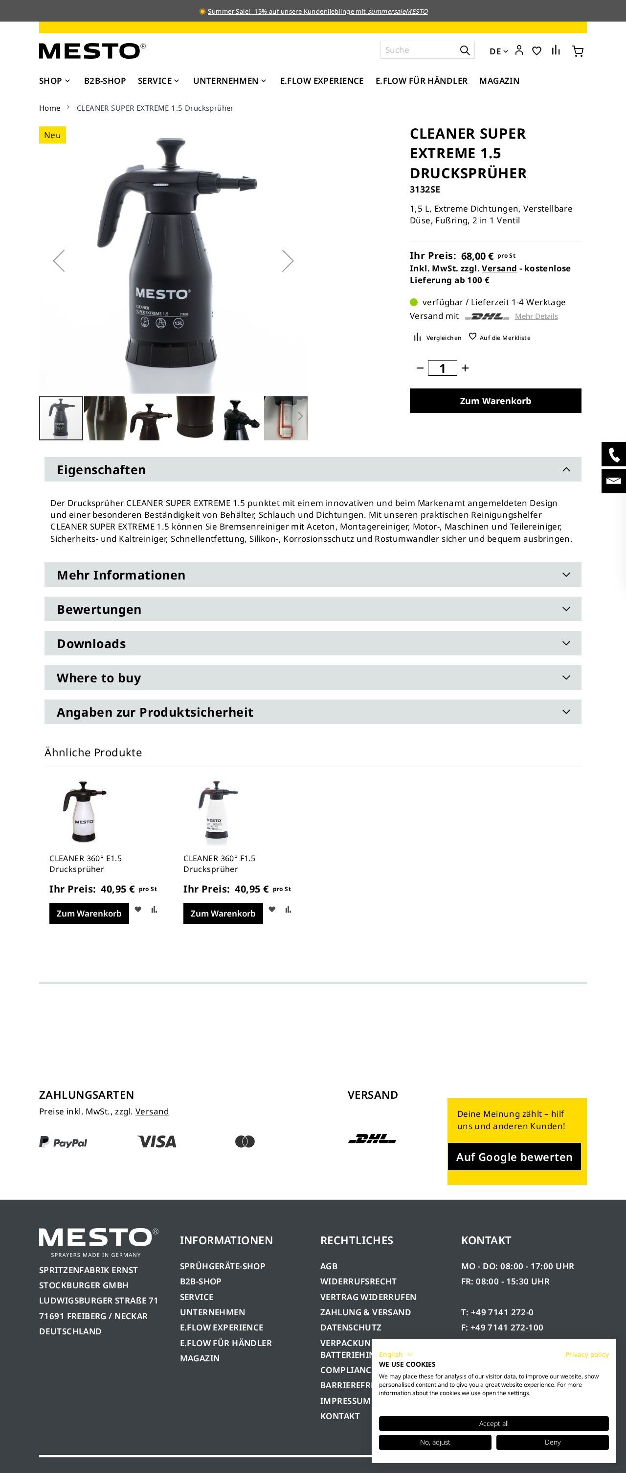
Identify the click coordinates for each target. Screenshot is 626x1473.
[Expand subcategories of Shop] (67, 81)
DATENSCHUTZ (351, 1327)
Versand (499, 268)
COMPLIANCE (348, 1370)
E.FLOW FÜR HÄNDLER (226, 1343)
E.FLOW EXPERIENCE (222, 1327)
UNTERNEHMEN (213, 1312)
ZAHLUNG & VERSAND (365, 1312)
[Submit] (465, 50)
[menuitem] (55, 81)
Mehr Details (536, 316)
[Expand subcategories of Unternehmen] (263, 81)
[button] (519, 50)
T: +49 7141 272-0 (497, 1312)
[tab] (313, 469)
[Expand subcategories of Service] (176, 81)
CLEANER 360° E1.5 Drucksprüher (85, 863)
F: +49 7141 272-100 (502, 1327)
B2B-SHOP (201, 1281)
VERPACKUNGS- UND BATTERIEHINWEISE (363, 1348)
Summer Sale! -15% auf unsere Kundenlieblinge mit (317, 11)
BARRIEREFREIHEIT (359, 1385)
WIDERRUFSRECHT (358, 1281)
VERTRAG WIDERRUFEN (368, 1297)
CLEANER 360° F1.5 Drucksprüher (219, 863)
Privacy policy (587, 1354)
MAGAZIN (200, 1358)
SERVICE (197, 1297)
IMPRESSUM (345, 1400)
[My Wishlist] (536, 50)
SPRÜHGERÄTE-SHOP (223, 1266)
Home (50, 108)
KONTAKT (340, 1416)
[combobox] (427, 50)
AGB (328, 1266)
